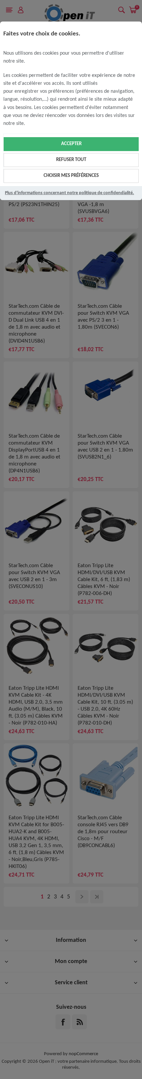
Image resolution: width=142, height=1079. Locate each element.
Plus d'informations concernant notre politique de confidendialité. (69, 192)
